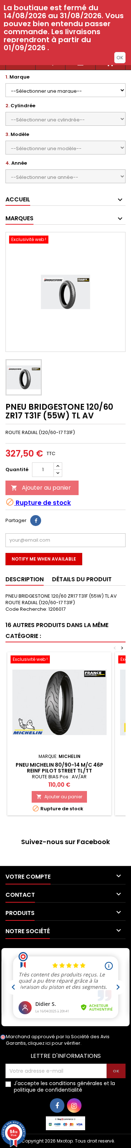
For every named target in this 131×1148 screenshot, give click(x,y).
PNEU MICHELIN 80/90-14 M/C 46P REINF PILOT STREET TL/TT (59, 767)
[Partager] (35, 520)
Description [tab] (24, 579)
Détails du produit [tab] (82, 579)
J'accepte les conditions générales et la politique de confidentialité (64, 1086)
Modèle (17, 134)
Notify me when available (44, 559)
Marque (17, 77)
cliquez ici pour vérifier (54, 1043)
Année (16, 163)
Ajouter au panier (41, 487)
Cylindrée (20, 106)
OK (119, 57)
